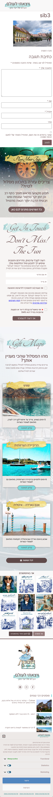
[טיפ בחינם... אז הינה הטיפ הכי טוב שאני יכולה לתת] (8, 584)
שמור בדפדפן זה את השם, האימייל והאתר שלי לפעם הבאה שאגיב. (29, 136)
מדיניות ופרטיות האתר (42, 794)
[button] (4, 736)
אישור (26, 780)
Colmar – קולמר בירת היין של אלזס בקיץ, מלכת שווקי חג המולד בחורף (18, 701)
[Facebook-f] (33, 687)
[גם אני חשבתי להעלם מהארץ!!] (26, 602)
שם (49, 101)
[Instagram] (26, 687)
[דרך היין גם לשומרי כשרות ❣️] (26, 584)
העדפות (26, 787)
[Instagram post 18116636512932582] (8, 602)
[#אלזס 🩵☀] (26, 621)
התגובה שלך (45, 68)
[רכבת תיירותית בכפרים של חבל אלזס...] (8, 621)
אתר (50, 122)
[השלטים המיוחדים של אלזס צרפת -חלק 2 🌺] (44, 584)
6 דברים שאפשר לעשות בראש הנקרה (20, 728)
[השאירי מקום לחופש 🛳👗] (44, 602)
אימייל (48, 112)
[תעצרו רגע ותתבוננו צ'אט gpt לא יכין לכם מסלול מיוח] (44, 621)
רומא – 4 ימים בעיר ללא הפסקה (22, 714)
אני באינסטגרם (26, 573)
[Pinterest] (20, 687)
